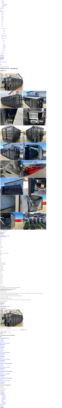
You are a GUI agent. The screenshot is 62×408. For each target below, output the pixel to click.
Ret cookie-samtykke (2, 404)
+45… (2, 235)
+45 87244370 (2, 306)
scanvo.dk (5, 236)
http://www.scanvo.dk (28, 299)
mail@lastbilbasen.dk (2, 393)
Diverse (1, 64)
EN (1, 11)
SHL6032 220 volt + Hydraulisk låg (4, 66)
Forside (1, 59)
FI (3, 11)
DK (0, 11)
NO (2, 11)
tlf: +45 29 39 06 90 (2, 394)
